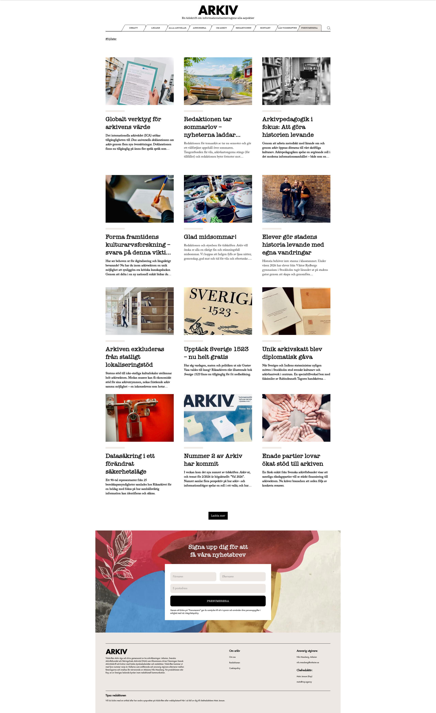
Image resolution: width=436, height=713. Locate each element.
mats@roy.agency (304, 682)
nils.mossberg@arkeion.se (308, 662)
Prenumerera (218, 601)
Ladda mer (218, 515)
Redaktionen (234, 663)
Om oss (232, 657)
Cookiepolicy (234, 668)
